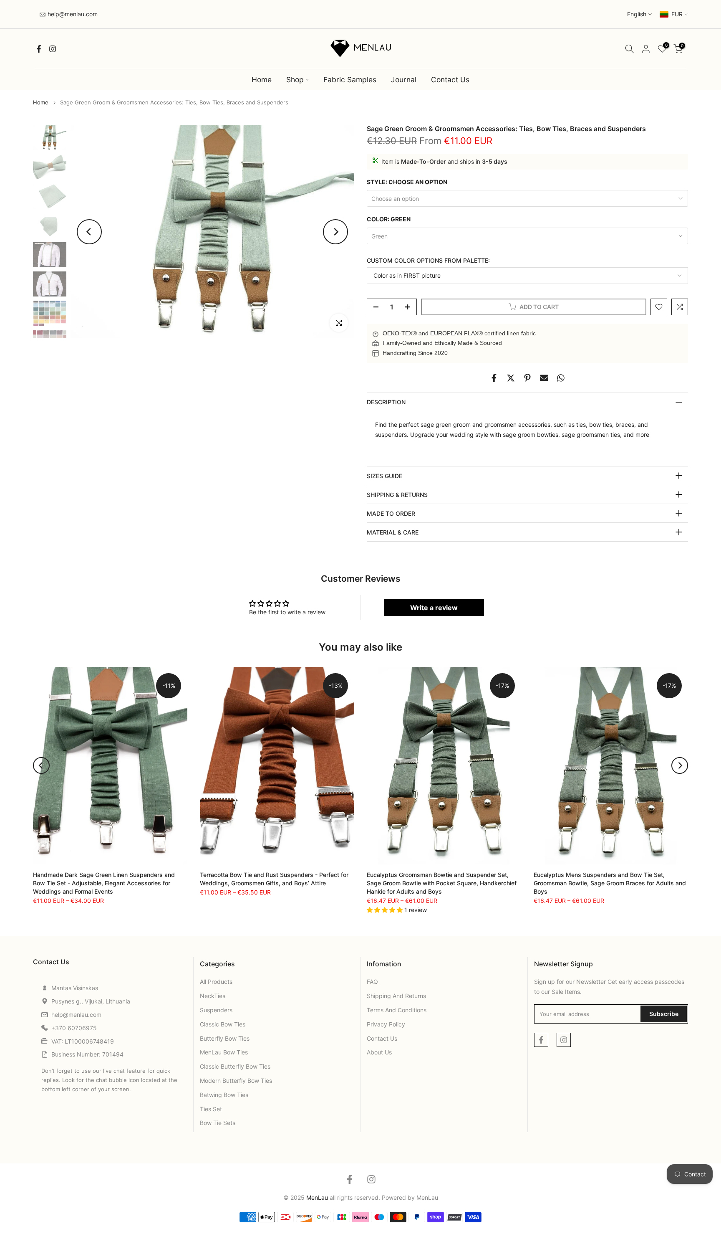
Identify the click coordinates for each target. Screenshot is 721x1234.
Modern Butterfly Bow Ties (236, 1080)
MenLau (427, 1197)
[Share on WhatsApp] (561, 378)
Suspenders (216, 1010)
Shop (295, 79)
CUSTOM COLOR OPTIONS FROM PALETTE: (428, 260)
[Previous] (89, 231)
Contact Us (450, 79)
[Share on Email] (544, 378)
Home (262, 79)
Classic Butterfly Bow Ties (235, 1066)
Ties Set (211, 1108)
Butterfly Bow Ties (225, 1038)
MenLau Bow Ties (224, 1052)
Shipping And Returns (396, 995)
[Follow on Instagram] (52, 49)
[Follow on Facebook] (39, 49)
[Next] (335, 231)
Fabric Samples (349, 79)
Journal (403, 79)
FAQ (372, 981)
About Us (379, 1052)
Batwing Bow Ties (224, 1094)
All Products (216, 981)
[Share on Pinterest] (527, 378)
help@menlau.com (72, 14)
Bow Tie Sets (217, 1122)
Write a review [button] (434, 607)
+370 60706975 (74, 1027)
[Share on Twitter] (511, 378)
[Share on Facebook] (494, 378)
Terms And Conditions (396, 1010)
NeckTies (212, 995)
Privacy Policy (386, 1024)
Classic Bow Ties (222, 1024)
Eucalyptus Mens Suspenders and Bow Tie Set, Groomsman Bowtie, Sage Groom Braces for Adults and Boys (610, 883)
